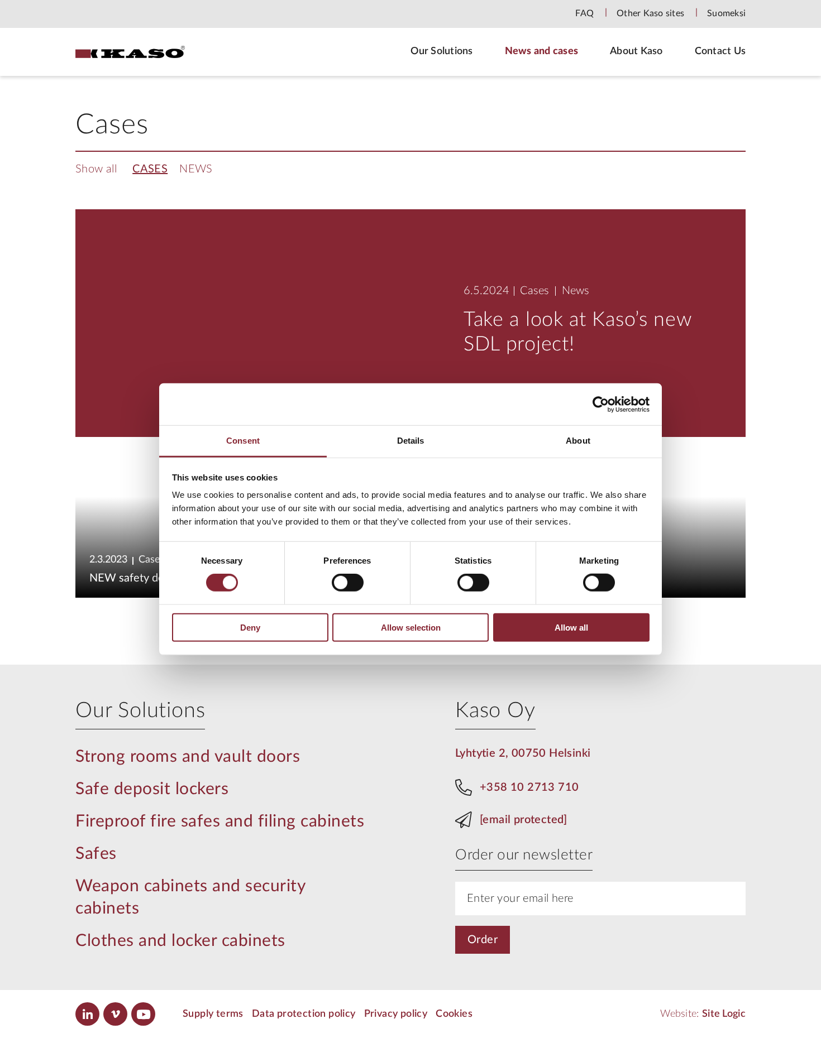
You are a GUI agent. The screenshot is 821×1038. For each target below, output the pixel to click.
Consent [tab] (243, 440)
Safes (96, 853)
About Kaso (636, 51)
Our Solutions (441, 51)
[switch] (348, 583)
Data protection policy (304, 1014)
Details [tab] (410, 440)
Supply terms (213, 1014)
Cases (150, 169)
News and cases (542, 51)
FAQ (584, 13)
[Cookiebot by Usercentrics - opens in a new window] (601, 404)
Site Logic (724, 1014)
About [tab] (578, 440)
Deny (250, 627)
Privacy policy (396, 1014)
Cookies (454, 1014)
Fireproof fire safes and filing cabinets (219, 821)
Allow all (571, 627)
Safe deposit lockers (151, 789)
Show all (96, 169)
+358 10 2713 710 (529, 787)
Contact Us (720, 51)
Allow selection (411, 627)
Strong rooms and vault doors (187, 756)
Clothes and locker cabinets (180, 941)
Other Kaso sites (650, 13)
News (196, 169)
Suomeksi (726, 13)
